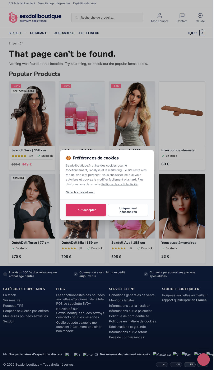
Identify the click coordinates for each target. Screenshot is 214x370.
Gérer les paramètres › (80, 192)
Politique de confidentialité (119, 184)
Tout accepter (86, 210)
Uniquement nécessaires (128, 209)
